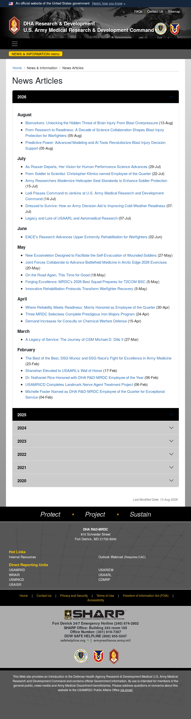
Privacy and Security (74, 595)
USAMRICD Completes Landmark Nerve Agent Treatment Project (79, 384)
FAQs (138, 11)
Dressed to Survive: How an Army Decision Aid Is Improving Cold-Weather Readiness (95, 205)
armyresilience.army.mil (112, 640)
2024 (21, 428)
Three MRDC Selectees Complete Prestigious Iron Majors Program (80, 313)
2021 (21, 467)
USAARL (104, 574)
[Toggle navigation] (14, 44)
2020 (21, 480)
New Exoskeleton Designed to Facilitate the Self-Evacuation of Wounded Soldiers (91, 255)
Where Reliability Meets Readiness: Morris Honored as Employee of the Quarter (90, 307)
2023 (21, 441)
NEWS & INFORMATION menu (35, 53)
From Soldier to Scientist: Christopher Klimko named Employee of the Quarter (88, 173)
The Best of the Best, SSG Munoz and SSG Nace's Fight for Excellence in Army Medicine (98, 357)
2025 (21, 415)
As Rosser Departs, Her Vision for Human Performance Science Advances (86, 166)
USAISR (15, 584)
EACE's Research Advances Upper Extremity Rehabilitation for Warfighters (86, 236)
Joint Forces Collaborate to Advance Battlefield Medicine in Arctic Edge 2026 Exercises (96, 262)
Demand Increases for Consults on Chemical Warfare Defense (76, 320)
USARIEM (105, 569)
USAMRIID (17, 569)
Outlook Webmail (122, 556)
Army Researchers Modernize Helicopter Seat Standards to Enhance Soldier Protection (96, 180)
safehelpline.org (72, 640)
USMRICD (16, 579)
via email (126, 690)
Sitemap (174, 11)
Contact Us (155, 11)
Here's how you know (107, 3)
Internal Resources (22, 556)
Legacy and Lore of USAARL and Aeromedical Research (71, 218)
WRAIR (14, 574)
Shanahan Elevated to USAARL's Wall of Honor (63, 370)
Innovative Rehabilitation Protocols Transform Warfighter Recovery (79, 288)
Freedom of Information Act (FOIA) (146, 595)
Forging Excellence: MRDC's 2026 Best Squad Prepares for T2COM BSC (85, 281)
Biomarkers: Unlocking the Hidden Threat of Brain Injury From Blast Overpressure (91, 122)
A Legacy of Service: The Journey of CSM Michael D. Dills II (74, 339)
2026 (21, 97)
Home (17, 67)
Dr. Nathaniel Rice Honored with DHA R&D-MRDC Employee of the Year (84, 377)
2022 (21, 454)
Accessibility (95, 600)
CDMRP (104, 579)
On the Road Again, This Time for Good (57, 274)
